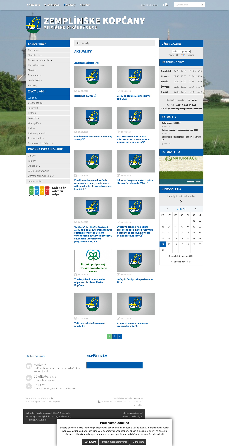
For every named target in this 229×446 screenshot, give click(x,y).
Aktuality (70, 4)
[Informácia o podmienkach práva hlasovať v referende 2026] (136, 161)
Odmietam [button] (138, 441)
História (32, 112)
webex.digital (137, 416)
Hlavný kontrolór (36, 65)
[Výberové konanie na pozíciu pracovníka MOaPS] (136, 304)
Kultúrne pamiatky (37, 133)
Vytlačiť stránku (44, 398)
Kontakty (32, 85)
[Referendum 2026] (93, 77)
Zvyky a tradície (36, 138)
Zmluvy (32, 155)
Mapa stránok (31, 398)
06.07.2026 (83, 91)
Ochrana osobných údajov (41, 175)
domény (51, 416)
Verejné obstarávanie (38, 170)
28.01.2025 (83, 222)
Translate (190, 54)
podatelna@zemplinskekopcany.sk (185, 108)
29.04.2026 (126, 175)
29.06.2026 (126, 91)
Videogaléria (34, 123)
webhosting (30, 416)
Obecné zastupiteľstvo (39, 60)
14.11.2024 (126, 222)
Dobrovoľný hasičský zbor (40, 143)
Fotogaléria (34, 118)
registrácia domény (63, 416)
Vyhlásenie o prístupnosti (36, 401)
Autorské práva (54, 401)
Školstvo (32, 70)
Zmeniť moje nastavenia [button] (114, 441)
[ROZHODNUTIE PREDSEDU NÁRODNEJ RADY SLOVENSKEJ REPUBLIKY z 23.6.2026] (136, 118)
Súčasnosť (33, 107)
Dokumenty (34, 75)
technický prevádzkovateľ (132, 413)
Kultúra (31, 128)
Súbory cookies (35, 180)
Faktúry (32, 160)
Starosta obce (35, 55)
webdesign (126, 416)
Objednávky (34, 165)
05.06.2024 (83, 274)
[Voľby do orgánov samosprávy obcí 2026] (136, 77)
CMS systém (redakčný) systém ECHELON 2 (43, 413)
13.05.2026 (83, 175)
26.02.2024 (126, 274)
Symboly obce (35, 80)
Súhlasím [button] (90, 441)
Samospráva (52, 4)
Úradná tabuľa (35, 102)
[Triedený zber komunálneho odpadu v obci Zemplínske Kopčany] (93, 261)
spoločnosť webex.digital (36, 419)
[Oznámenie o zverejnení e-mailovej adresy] (93, 118)
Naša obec (34, 4)
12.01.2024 (83, 318)
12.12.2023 (126, 318)
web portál (66, 413)
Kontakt (86, 4)
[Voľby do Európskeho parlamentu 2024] (136, 261)
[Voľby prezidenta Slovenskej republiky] (93, 304)
